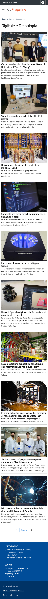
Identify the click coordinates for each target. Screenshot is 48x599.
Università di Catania (10, 2)
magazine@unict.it (12, 573)
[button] (43, 9)
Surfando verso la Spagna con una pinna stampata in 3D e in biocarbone (21, 461)
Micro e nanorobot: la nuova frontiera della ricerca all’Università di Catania (22, 509)
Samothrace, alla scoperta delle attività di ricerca (21, 117)
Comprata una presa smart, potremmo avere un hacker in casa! (23, 215)
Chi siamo (8, 576)
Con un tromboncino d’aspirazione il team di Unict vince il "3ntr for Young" (23, 65)
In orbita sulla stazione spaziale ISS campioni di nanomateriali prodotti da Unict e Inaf (23, 414)
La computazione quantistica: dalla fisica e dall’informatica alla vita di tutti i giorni (22, 365)
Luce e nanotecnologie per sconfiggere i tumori (21, 264)
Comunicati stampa (10, 595)
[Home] (14, 10)
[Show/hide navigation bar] (3, 9)
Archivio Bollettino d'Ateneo (13, 590)
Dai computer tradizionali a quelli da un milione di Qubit (20, 166)
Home (4, 19)
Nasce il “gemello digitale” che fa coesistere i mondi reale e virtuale (23, 313)
